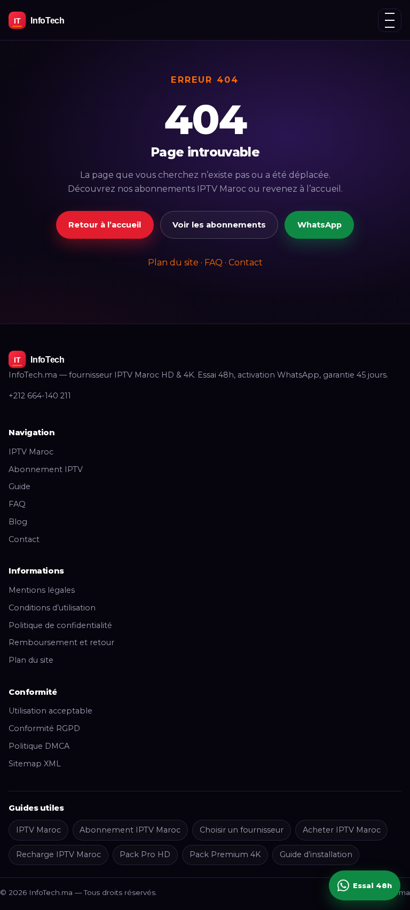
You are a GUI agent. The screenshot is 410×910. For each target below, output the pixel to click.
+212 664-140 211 (40, 396)
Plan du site (173, 262)
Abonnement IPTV (46, 469)
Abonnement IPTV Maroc (130, 830)
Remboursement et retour (61, 642)
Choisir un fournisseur (241, 830)
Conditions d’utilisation (52, 608)
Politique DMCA (39, 746)
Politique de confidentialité (60, 625)
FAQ (213, 262)
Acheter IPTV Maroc (342, 830)
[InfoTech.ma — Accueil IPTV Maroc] (57, 20)
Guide (19, 486)
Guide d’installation (316, 854)
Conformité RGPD (44, 728)
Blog (18, 522)
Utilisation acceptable (50, 711)
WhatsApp (319, 225)
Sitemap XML (35, 763)
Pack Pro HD (145, 854)
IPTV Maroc (31, 452)
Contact (245, 262)
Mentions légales (42, 590)
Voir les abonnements (219, 225)
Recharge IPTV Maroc (58, 854)
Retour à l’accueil (104, 225)
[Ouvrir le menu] (389, 20)
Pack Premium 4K (225, 854)
